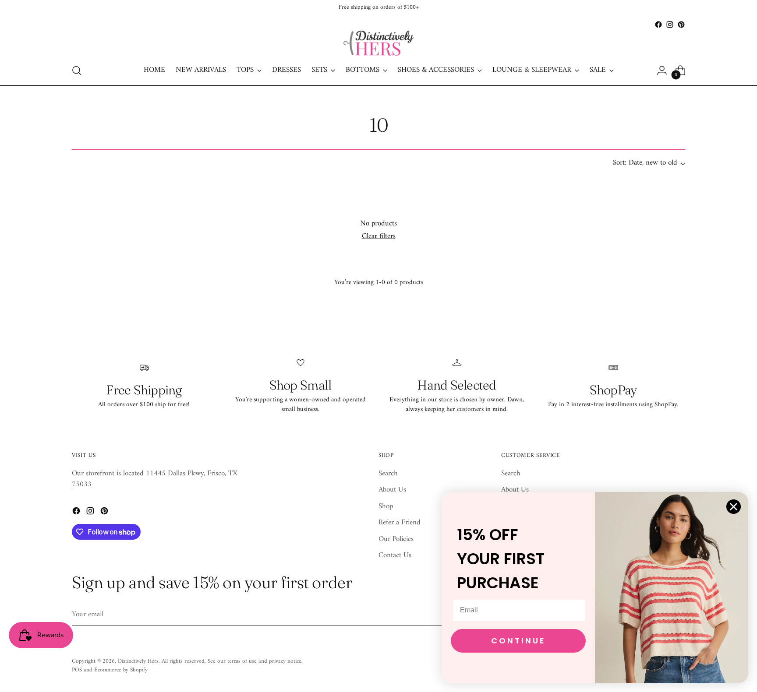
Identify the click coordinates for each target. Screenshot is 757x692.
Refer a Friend (399, 522)
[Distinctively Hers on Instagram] (670, 24)
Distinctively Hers (138, 661)
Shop (385, 506)
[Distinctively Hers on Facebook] (658, 24)
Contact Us (394, 555)
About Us (392, 489)
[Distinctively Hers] (378, 43)
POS (77, 670)
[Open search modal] (76, 70)
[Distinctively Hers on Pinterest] (681, 24)
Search (388, 473)
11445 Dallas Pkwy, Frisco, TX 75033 (154, 479)
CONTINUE (518, 640)
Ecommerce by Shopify (121, 670)
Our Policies (396, 539)
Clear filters (379, 236)
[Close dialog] (733, 506)
